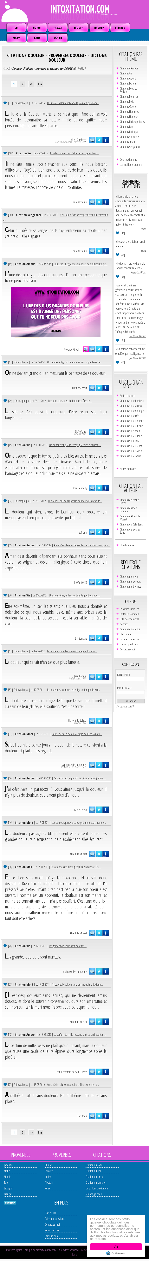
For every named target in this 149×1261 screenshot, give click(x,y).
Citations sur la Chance (131, 406)
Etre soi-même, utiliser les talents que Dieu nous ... (75, 595)
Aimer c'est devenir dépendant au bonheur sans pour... (82, 545)
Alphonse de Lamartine (74, 765)
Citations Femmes (129, 96)
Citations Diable (128, 83)
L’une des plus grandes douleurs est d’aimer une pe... (80, 264)
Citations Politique (129, 132)
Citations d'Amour (129, 68)
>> (31, 84)
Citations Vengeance (130, 147)
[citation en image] (86, 349)
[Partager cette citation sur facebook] (105, 140)
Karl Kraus (82, 1116)
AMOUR (37, 28)
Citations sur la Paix (129, 441)
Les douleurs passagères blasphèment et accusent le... (79, 822)
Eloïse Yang (80, 431)
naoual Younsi (80, 251)
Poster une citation (129, 614)
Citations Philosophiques (132, 122)
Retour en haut (52, 1230)
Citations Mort (127, 127)
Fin (40, 84)
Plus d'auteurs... (128, 545)
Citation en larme (94, 1177)
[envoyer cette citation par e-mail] (92, 140)
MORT (16, 38)
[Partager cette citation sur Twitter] (99, 140)
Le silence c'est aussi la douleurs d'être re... (70, 401)
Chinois (48, 1165)
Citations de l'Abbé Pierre (129, 501)
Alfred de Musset (78, 854)
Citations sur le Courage (132, 411)
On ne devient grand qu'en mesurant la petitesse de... (74, 362)
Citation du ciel (93, 1171)
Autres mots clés (128, 469)
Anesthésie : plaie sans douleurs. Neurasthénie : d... (73, 1084)
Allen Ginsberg (78, 140)
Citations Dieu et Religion (128, 90)
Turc (6, 1182)
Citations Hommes (129, 111)
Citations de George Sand (130, 531)
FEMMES (78, 28)
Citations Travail (127, 142)
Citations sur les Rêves (131, 446)
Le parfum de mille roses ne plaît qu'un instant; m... (80, 1034)
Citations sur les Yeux (130, 456)
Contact (124, 624)
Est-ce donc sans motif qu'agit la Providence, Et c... (76, 867)
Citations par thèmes (130, 586)
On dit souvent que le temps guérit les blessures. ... (75, 445)
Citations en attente (130, 629)
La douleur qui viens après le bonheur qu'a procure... (75, 501)
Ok (116, 1246)
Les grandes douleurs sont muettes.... (68, 946)
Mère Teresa (80, 810)
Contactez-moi (127, 649)
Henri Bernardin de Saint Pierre (71, 1072)
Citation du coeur (94, 1165)
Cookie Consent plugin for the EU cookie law (116, 1253)
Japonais (8, 1165)
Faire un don (51, 1236)
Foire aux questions (129, 639)
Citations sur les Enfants (131, 426)
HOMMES (99, 28)
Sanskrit (49, 1171)
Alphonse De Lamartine (75, 972)
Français (8, 1194)
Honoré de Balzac (77, 720)
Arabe (7, 1171)
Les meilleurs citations (131, 164)
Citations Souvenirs (129, 137)
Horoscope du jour (129, 644)
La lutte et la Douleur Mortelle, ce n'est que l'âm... (73, 103)
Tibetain (49, 1182)
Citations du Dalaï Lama (132, 524)
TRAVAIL (57, 28)
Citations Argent (128, 78)
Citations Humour (129, 116)
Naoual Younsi (80, 202)
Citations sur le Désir (130, 416)
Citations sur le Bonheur (132, 401)
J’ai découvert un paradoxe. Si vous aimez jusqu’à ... (80, 778)
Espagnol (8, 1188)
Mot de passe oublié (124, 706)
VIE (16, 28)
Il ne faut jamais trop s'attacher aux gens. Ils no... (74, 153)
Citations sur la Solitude (132, 451)
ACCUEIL (58, 38)
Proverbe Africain (71, 349)
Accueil (6, 68)
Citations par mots (129, 576)
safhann (83, 532)
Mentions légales (14, 1250)
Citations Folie (127, 101)
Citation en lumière (96, 1182)
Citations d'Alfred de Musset (130, 517)
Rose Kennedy (80, 488)
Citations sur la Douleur (131, 421)
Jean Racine (80, 676)
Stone (143, 229)
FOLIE (37, 38)
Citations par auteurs (130, 581)
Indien (48, 1177)
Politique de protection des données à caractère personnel (51, 1250)
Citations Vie (126, 73)
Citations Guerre (128, 106)
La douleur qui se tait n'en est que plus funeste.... (72, 651)
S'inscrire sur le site (129, 609)
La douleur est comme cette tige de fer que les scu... (73, 690)
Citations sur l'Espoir (130, 431)
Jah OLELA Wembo (138, 336)
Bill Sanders (81, 638)
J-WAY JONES (80, 582)
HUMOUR (120, 28)
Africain (7, 1177)
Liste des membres (129, 619)
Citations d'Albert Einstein (128, 509)
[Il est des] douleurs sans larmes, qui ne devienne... (78, 984)
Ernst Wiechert (79, 388)
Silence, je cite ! (94, 1194)
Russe (47, 1188)
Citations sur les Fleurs (131, 436)
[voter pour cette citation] (5, 103)
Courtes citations (128, 159)
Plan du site (126, 634)
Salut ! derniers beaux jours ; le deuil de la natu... (77, 734)
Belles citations (127, 396)
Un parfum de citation (97, 1188)
